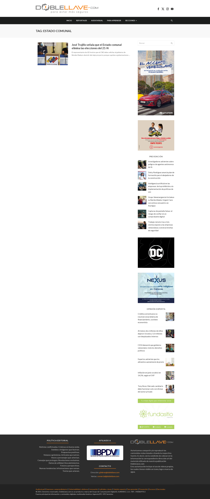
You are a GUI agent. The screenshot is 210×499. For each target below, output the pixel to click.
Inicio (69, 20)
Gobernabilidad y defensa (78, 489)
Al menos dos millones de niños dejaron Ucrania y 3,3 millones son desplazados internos (150, 334)
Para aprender (114, 20)
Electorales (161, 489)
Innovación (93, 489)
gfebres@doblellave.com (109, 472)
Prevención (143, 489)
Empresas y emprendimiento (56, 489)
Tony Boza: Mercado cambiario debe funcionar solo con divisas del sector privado (150, 389)
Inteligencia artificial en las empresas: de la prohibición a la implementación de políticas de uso (160, 187)
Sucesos (152, 489)
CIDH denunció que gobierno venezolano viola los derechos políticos (150, 348)
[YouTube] (172, 8)
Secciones (130, 20)
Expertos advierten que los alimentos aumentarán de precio (151, 360)
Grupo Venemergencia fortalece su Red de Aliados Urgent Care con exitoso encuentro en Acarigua (161, 201)
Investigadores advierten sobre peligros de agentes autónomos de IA (161, 164)
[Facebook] (158, 8)
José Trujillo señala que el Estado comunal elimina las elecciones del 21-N (97, 46)
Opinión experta (119, 489)
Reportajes (81, 20)
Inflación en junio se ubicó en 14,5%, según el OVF (149, 374)
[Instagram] (167, 8)
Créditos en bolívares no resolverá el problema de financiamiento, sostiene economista (148, 318)
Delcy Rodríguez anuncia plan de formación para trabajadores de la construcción (161, 175)
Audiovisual (97, 20)
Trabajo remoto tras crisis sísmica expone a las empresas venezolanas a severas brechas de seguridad (160, 226)
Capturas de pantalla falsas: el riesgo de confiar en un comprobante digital (160, 214)
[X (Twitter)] (163, 8)
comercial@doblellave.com (108, 476)
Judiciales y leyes (105, 489)
